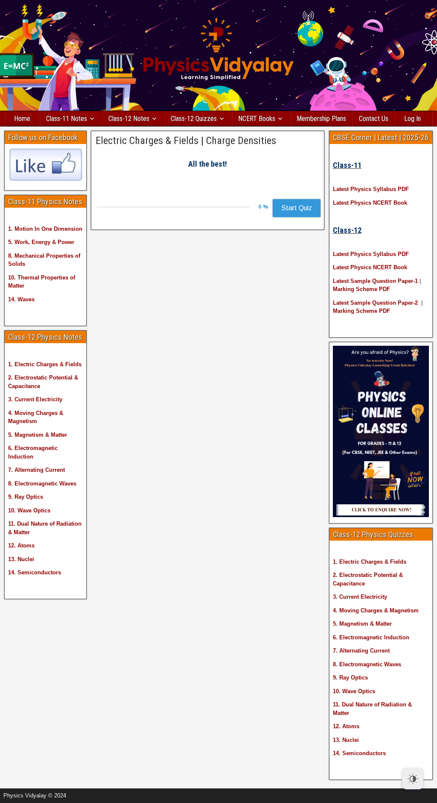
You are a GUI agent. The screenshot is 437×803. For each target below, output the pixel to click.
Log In (412, 119)
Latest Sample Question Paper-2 (375, 303)
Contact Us (373, 119)
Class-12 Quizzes (194, 119)
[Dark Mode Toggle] (412, 778)
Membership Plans (321, 119)
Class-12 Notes (128, 119)
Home (22, 119)
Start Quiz (296, 208)
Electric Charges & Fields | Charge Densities (186, 141)
